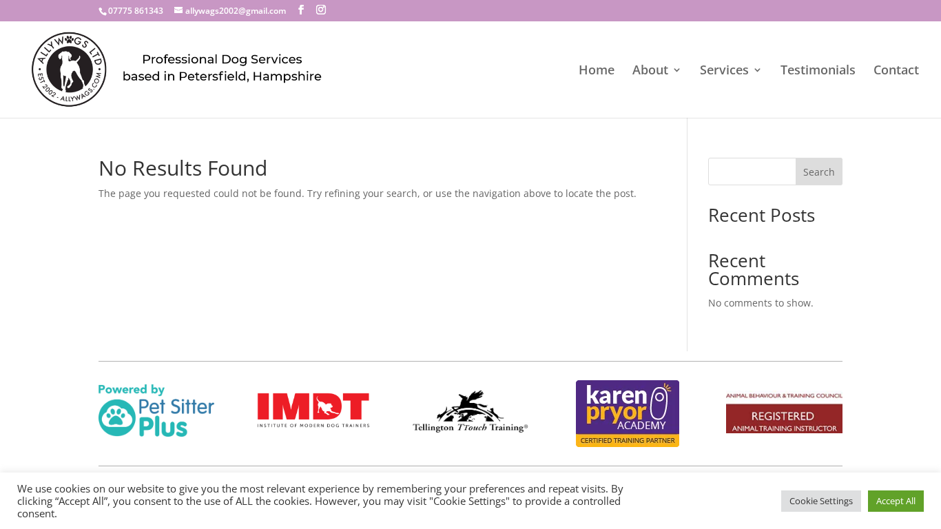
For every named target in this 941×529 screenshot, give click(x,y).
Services (724, 71)
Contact (896, 71)
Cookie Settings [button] (821, 501)
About (650, 71)
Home (596, 71)
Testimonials (818, 71)
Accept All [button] (896, 501)
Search (819, 171)
